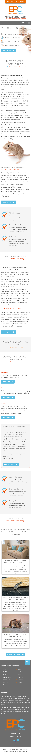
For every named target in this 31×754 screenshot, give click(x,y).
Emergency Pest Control (15, 1)
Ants (4, 669)
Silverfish (20, 677)
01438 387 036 (15, 16)
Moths (20, 672)
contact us (26, 137)
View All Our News (13, 654)
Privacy (19, 736)
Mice (19, 669)
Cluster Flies (6, 680)
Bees (4, 674)
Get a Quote (6, 50)
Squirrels (20, 680)
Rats (19, 674)
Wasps (20, 682)
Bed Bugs (6, 672)
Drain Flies (6, 682)
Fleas (4, 685)
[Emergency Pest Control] (15, 13)
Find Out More (9, 464)
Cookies (11, 736)
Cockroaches (7, 677)
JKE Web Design (22, 751)
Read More (6, 382)
